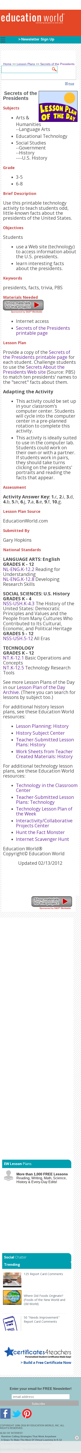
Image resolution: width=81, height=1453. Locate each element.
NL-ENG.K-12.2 (18, 569)
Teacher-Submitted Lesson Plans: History (45, 742)
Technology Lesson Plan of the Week (44, 811)
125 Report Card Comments (43, 1274)
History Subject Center (40, 733)
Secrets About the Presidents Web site (34, 369)
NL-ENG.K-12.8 (18, 579)
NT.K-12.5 (13, 668)
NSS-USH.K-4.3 (19, 603)
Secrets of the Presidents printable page (43, 330)
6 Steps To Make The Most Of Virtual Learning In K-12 (31, 1440)
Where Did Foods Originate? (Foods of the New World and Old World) (44, 1300)
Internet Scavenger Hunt (42, 839)
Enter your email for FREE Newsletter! (40, 1389)
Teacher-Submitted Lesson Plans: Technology (45, 799)
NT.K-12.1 (13, 658)
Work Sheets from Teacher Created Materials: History (44, 753)
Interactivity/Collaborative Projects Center (44, 823)
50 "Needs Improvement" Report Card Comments (42, 1319)
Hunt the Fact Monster (40, 832)
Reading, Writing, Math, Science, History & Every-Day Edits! (42, 1178)
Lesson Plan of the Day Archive (34, 689)
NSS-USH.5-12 (18, 638)
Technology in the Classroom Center (47, 787)
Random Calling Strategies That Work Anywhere (28, 1436)
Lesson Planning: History (42, 726)
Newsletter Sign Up (37, 39)
